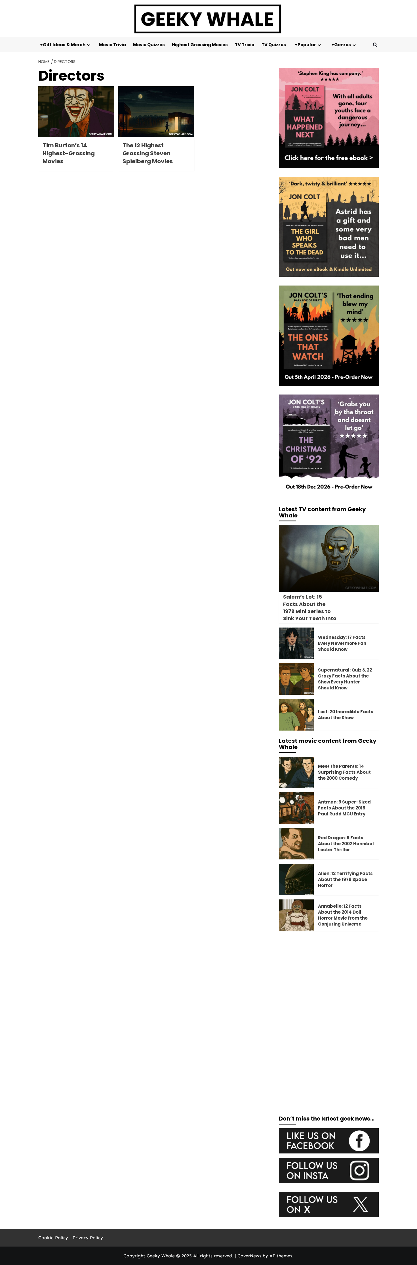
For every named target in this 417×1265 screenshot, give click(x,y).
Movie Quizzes (149, 45)
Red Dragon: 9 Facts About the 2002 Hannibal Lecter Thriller (346, 844)
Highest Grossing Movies (200, 45)
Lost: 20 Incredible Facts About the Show (345, 715)
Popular (307, 45)
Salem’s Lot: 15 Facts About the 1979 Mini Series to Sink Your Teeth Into (309, 607)
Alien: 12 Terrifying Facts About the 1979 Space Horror (345, 879)
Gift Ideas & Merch (64, 45)
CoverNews (249, 1255)
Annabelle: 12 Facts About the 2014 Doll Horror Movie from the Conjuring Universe (343, 915)
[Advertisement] (329, 979)
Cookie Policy (53, 1237)
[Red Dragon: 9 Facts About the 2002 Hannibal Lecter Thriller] (296, 843)
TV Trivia (244, 45)
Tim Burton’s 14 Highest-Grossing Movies (69, 153)
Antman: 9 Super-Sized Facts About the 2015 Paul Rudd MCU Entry (344, 808)
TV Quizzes (274, 45)
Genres (342, 45)
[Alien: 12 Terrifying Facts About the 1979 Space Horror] (296, 879)
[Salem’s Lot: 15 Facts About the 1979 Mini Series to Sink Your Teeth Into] (329, 558)
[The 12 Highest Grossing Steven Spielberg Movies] (156, 111)
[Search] (375, 45)
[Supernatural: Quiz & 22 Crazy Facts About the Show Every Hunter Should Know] (296, 679)
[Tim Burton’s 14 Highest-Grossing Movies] (76, 111)
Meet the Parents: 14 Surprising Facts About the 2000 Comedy (344, 772)
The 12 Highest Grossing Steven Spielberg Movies (148, 153)
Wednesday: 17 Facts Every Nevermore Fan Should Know (342, 643)
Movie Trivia (112, 45)
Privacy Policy (88, 1237)
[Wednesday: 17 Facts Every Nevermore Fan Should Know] (296, 643)
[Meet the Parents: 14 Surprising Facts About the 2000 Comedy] (296, 772)
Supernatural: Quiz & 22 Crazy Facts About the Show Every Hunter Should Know (345, 679)
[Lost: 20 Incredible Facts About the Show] (296, 715)
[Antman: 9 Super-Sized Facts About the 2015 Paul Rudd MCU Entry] (296, 808)
